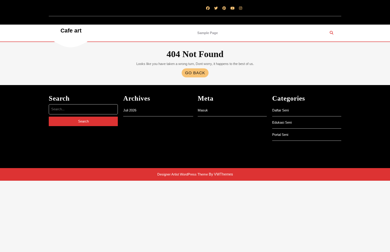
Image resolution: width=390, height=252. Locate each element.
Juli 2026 (129, 110)
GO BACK (197, 73)
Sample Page (207, 33)
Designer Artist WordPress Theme (182, 174)
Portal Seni (280, 134)
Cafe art (70, 30)
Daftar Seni (280, 110)
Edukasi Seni (282, 122)
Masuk (203, 110)
